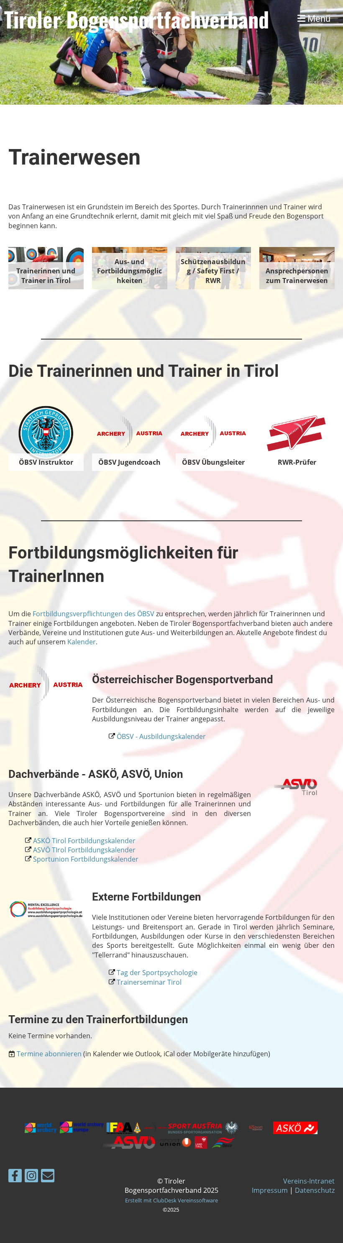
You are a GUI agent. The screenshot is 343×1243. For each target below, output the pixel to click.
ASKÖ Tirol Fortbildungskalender (84, 840)
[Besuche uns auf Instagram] (31, 1177)
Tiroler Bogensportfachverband (136, 18)
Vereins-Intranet (309, 1181)
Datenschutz (315, 1190)
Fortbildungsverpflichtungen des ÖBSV (93, 613)
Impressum (270, 1190)
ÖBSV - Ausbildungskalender (161, 736)
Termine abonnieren (49, 1053)
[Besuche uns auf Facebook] (15, 1177)
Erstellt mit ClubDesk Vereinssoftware (171, 1200)
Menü (317, 18)
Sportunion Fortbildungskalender (85, 859)
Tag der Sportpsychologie (157, 972)
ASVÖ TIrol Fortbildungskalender (84, 849)
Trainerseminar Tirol (148, 982)
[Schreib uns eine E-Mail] (47, 1177)
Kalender (81, 641)
